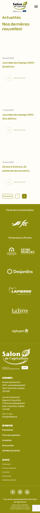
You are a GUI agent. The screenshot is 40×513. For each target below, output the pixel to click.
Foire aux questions (11, 435)
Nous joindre (8, 445)
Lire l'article (19, 78)
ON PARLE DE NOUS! (11, 450)
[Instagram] (20, 492)
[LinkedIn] (27, 492)
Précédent (7, 196)
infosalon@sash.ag (9, 416)
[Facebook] (12, 492)
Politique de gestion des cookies (20, 507)
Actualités (7, 440)
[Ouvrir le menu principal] (36, 7)
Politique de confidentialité (20, 505)
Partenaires (7, 430)
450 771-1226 (7, 414)
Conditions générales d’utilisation (20, 508)
